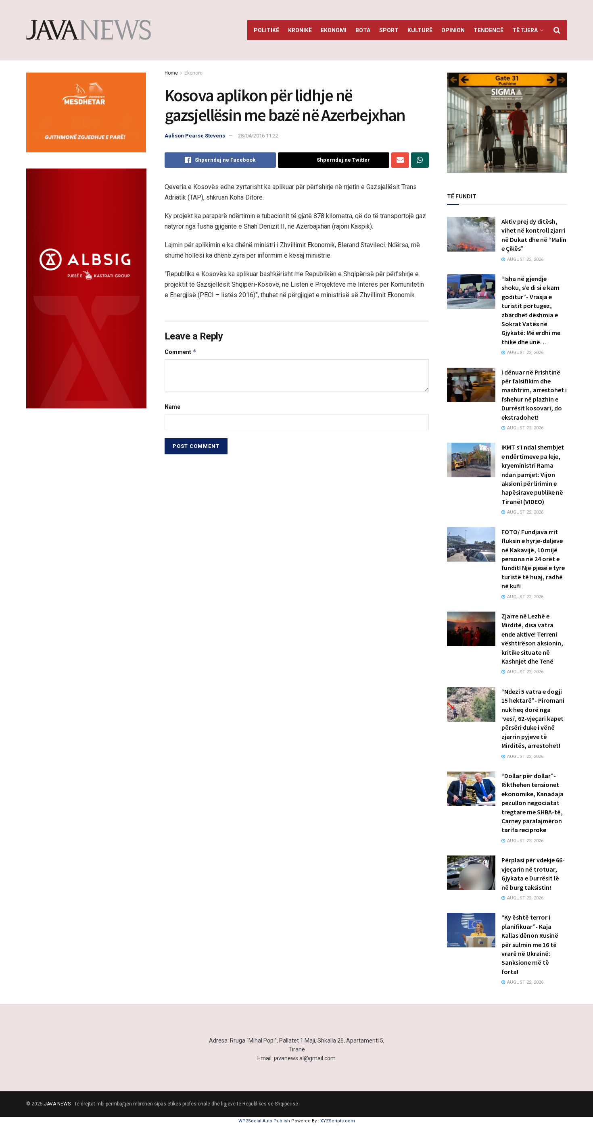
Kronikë (300, 30)
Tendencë (488, 30)
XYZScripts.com (337, 1121)
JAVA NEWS (57, 1104)
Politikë (266, 30)
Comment (180, 352)
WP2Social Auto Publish (264, 1121)
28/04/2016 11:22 (258, 136)
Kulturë (419, 30)
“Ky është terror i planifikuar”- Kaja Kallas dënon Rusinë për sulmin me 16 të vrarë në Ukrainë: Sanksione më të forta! (529, 944)
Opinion (453, 30)
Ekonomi (334, 30)
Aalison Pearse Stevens (195, 136)
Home (171, 73)
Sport (389, 30)
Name (172, 407)
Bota (362, 30)
